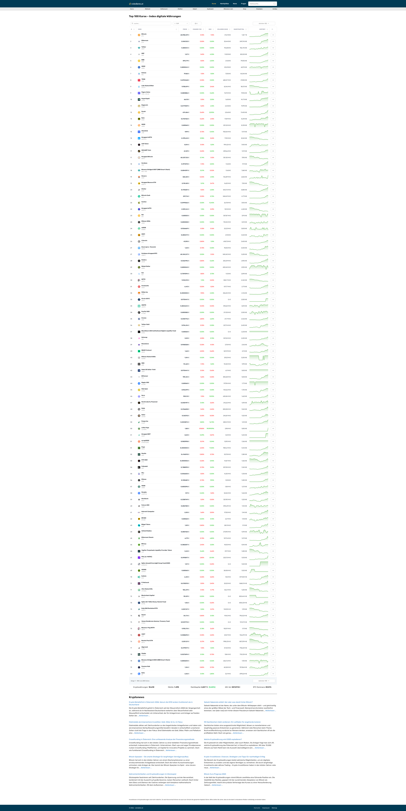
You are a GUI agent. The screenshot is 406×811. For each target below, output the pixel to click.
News (235, 4)
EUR (177, 23)
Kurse (214, 4)
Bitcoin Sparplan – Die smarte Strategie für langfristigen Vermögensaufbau (159, 757)
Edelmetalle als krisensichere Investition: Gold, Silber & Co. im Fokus (155, 722)
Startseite (257, 808)
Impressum (266, 808)
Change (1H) (197, 29)
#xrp (244, 9)
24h (210, 29)
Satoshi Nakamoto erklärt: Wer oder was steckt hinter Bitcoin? (228, 702)
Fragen (243, 4)
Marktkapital (239, 29)
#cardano (259, 9)
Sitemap (274, 808)
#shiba (275, 9)
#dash (195, 9)
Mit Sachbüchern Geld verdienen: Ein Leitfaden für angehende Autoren (232, 722)
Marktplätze (224, 4)
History (262, 29)
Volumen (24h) (222, 29)
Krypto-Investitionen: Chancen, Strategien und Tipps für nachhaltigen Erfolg (234, 757)
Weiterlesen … (144, 716)
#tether (180, 9)
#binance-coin (228, 9)
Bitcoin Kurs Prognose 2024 (215, 774)
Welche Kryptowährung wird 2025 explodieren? (223, 739)
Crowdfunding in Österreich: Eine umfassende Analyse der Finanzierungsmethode (161, 739)
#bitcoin (147, 9)
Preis (185, 29)
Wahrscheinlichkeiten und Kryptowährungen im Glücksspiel (152, 774)
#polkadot (210, 9)
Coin (139, 29)
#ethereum (164, 9)
